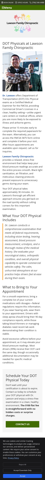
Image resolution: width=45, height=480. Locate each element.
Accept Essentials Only (23, 470)
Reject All (22, 465)
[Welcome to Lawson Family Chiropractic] (22, 32)
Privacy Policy (13, 458)
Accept (22, 476)
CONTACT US (23, 424)
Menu (8, 7)
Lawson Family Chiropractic (18, 156)
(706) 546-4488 (38, 2)
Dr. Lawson (8, 95)
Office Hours (23, 3)
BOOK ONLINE (9, 3)
